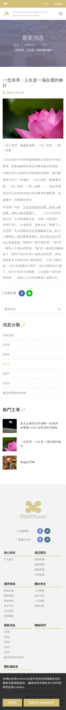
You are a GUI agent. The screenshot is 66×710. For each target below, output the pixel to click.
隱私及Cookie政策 (41, 703)
